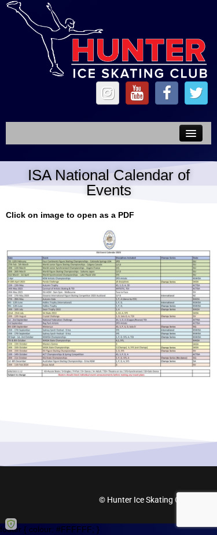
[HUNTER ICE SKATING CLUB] (108, 39)
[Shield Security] (11, 524)
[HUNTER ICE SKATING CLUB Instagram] (107, 93)
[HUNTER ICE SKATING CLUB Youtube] (137, 93)
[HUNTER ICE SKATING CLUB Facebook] (166, 93)
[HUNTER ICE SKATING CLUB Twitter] (196, 93)
